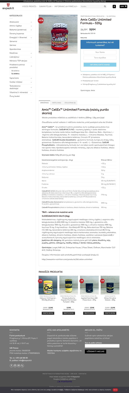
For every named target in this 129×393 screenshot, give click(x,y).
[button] (114, 6)
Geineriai (13, 41)
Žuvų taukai (15, 96)
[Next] (119, 297)
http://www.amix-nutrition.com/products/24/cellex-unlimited (67, 259)
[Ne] (126, 390)
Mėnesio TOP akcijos (18, 61)
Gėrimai (13, 45)
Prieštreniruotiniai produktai (17, 66)
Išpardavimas (15, 49)
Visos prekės (29, 6)
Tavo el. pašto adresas (93, 343)
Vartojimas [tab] (56, 103)
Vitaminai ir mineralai (19, 92)
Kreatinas (14, 53)
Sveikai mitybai (16, 82)
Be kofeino (15, 71)
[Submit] (105, 6)
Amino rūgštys (16, 26)
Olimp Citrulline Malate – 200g (110, 299)
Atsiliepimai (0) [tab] (70, 103)
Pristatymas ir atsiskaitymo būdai (56, 374)
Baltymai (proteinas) (18, 30)
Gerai (115, 390)
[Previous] (38, 297)
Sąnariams (14, 78)
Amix (93, 90)
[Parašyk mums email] (18, 365)
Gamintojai (45, 6)
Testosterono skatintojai (15, 87)
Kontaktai (82, 374)
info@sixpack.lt (25, 360)
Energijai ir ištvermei (18, 37)
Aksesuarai (14, 22)
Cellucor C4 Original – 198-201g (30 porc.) (48, 299)
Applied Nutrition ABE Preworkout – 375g (89, 299)
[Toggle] (31, 22)
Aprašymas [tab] (44, 103)
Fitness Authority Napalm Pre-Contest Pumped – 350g (68, 300)
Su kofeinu (15, 73)
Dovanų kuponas (17, 34)
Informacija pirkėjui (66, 6)
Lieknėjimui (14, 57)
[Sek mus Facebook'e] (11, 365)
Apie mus (74, 374)
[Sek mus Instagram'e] (15, 365)
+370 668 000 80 (21, 358)
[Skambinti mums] (22, 365)
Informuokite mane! (100, 65)
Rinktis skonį (48, 313)
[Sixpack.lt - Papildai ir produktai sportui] (10, 6)
